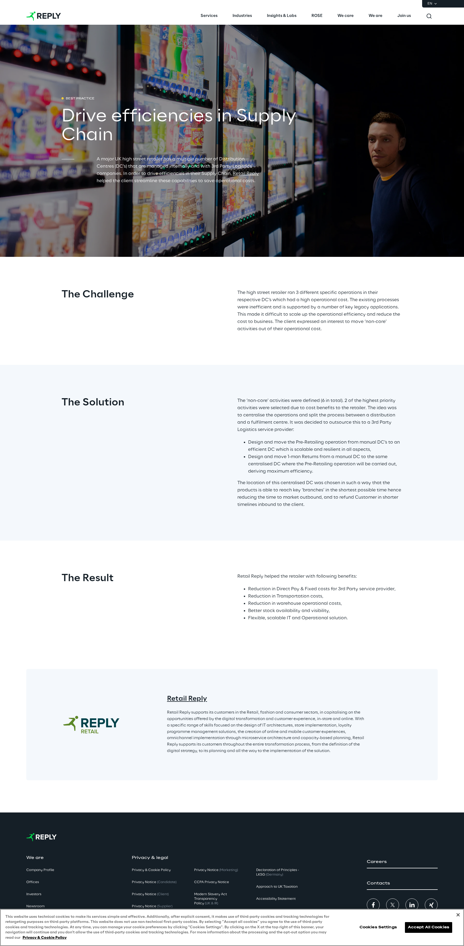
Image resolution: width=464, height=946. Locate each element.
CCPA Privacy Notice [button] (211, 882)
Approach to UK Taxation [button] (277, 887)
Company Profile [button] (40, 870)
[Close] (458, 915)
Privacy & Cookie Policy (45, 938)
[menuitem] (209, 16)
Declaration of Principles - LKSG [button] (277, 872)
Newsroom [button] (35, 906)
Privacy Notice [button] (154, 882)
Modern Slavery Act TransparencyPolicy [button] (210, 899)
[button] (402, 861)
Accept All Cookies (428, 927)
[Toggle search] (429, 16)
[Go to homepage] (43, 16)
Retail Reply (246, 173)
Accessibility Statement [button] (276, 899)
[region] (232, 927)
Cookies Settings (378, 927)
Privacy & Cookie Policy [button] (151, 870)
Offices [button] (32, 882)
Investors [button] (33, 894)
